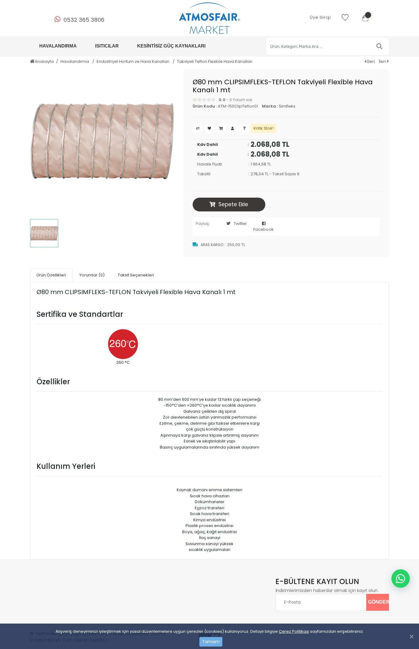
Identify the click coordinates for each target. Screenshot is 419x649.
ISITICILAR (107, 45)
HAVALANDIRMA (58, 45)
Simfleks (287, 106)
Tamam (211, 642)
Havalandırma (75, 61)
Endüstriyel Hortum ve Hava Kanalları (133, 61)
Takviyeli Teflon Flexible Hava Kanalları (214, 61)
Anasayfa (44, 61)
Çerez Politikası (294, 631)
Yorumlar (92, 275)
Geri (371, 61)
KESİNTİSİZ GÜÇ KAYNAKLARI (171, 45)
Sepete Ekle (233, 204)
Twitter (240, 223)
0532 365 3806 (83, 20)
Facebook (263, 229)
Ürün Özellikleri (51, 275)
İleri (383, 61)
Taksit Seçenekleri (136, 275)
